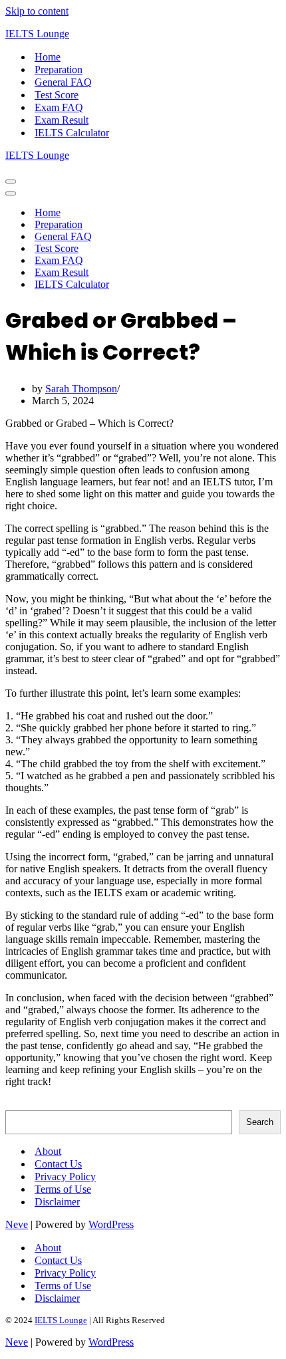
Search (19, 1104)
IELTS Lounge (61, 1320)
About (48, 1151)
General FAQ (63, 82)
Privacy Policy (65, 1176)
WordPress (111, 1224)
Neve (16, 1224)
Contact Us (58, 1164)
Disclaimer (57, 1201)
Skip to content (37, 11)
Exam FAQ (59, 107)
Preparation (58, 69)
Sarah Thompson (81, 388)
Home (48, 56)
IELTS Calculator (72, 132)
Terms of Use (63, 1189)
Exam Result (61, 120)
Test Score (56, 94)
